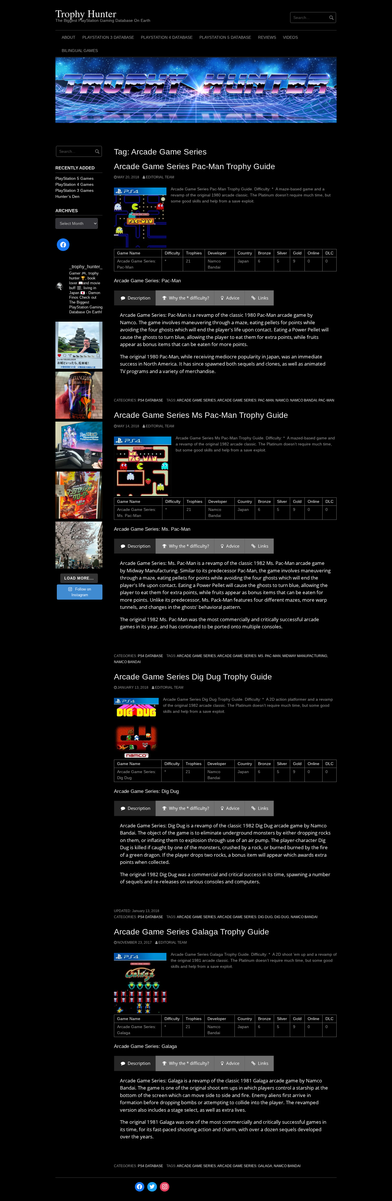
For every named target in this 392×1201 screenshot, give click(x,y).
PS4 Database (150, 400)
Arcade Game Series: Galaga (244, 1166)
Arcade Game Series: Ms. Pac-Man (249, 656)
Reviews (267, 37)
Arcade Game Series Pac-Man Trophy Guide (194, 166)
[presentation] (135, 298)
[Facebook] (63, 244)
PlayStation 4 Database (167, 37)
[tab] (135, 298)
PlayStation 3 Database (108, 37)
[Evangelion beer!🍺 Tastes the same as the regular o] (78, 395)
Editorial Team (160, 177)
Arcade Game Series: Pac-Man (245, 400)
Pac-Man (326, 400)
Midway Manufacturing (304, 656)
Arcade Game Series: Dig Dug (245, 917)
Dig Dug (281, 917)
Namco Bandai (303, 400)
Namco (281, 400)
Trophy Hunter (85, 13)
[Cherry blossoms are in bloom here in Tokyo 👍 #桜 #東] (78, 545)
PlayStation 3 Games (74, 190)
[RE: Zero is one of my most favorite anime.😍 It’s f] (78, 445)
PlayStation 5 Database (225, 37)
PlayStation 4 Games (74, 184)
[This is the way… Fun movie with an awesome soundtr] (78, 495)
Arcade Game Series (196, 400)
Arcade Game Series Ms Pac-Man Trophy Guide (201, 415)
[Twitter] (152, 1187)
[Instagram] (164, 1187)
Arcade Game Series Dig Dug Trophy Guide (193, 676)
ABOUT (68, 37)
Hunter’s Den (67, 196)
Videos (290, 37)
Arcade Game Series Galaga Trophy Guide (191, 931)
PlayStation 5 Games (74, 178)
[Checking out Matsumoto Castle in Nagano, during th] (78, 345)
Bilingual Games (80, 50)
